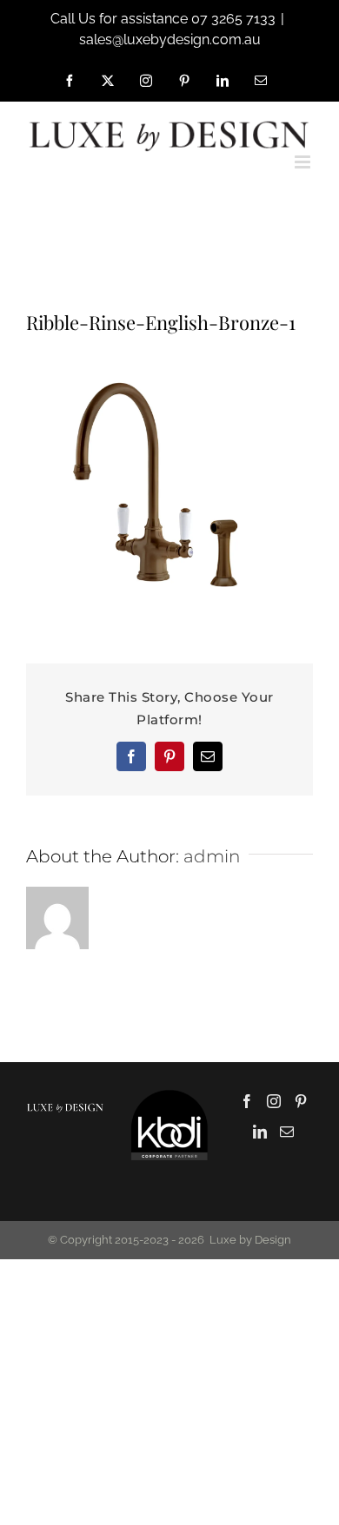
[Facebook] (247, 1101)
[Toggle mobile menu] (304, 162)
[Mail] (287, 1132)
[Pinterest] (301, 1101)
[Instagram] (274, 1101)
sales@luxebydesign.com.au (170, 39)
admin (211, 856)
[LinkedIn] (260, 1132)
